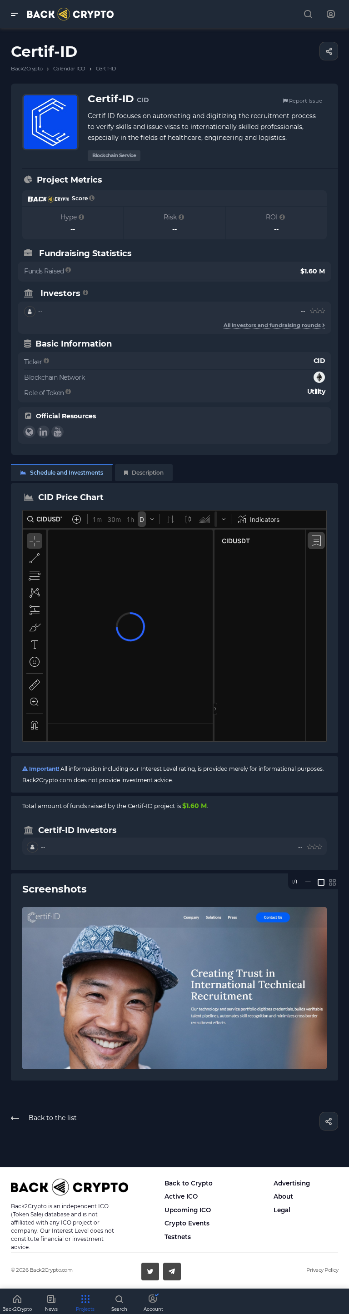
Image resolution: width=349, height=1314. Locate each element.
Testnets (178, 1236)
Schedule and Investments (66, 472)
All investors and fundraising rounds (273, 325)
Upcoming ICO (188, 1210)
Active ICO (181, 1196)
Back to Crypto (189, 1183)
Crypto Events (187, 1223)
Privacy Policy (322, 1270)
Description (147, 472)
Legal (282, 1210)
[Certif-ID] (174, 988)
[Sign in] (331, 14)
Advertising (292, 1183)
